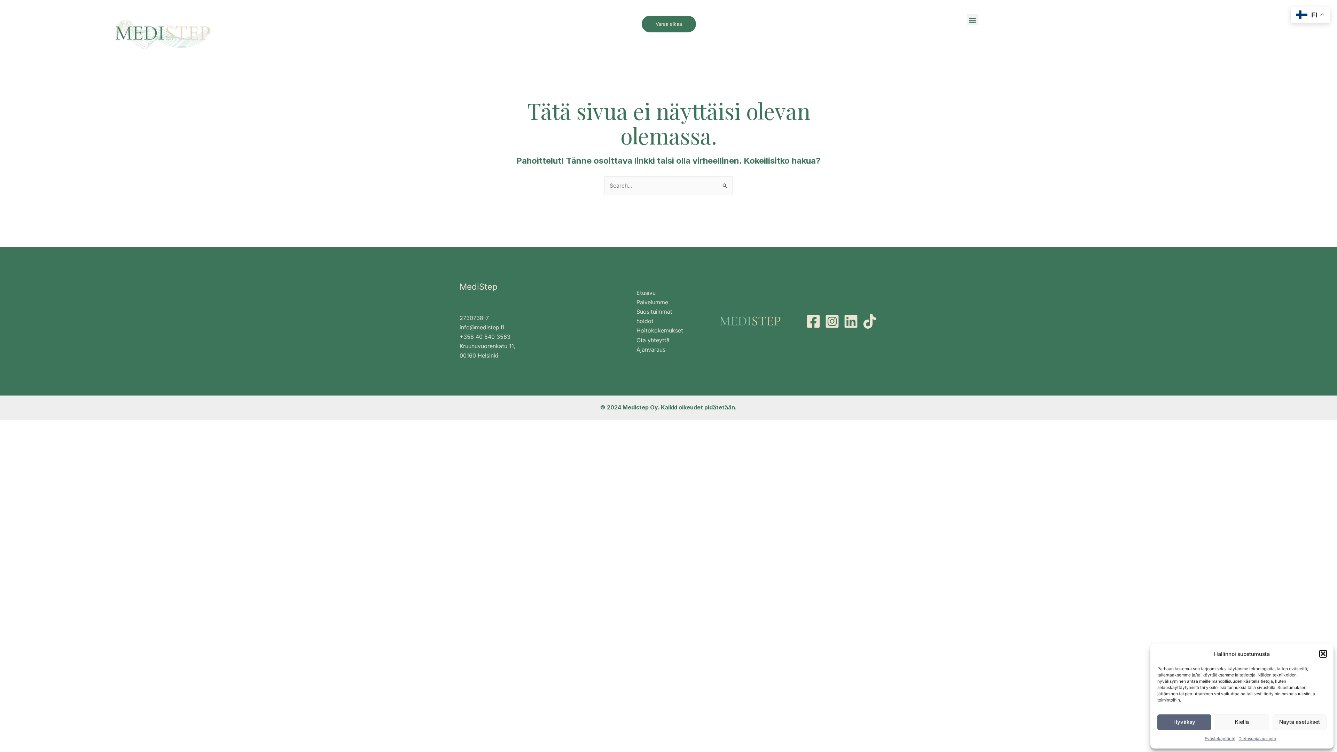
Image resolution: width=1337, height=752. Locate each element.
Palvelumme (652, 302)
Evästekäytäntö (1220, 738)
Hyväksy (1184, 722)
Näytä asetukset (1299, 722)
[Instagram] (832, 321)
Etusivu (646, 292)
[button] (1323, 653)
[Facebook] (813, 321)
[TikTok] (869, 321)
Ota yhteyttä (653, 340)
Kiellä (1242, 722)
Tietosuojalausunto (1257, 738)
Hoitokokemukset (659, 330)
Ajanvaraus (650, 349)
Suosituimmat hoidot (654, 316)
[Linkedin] (851, 321)
